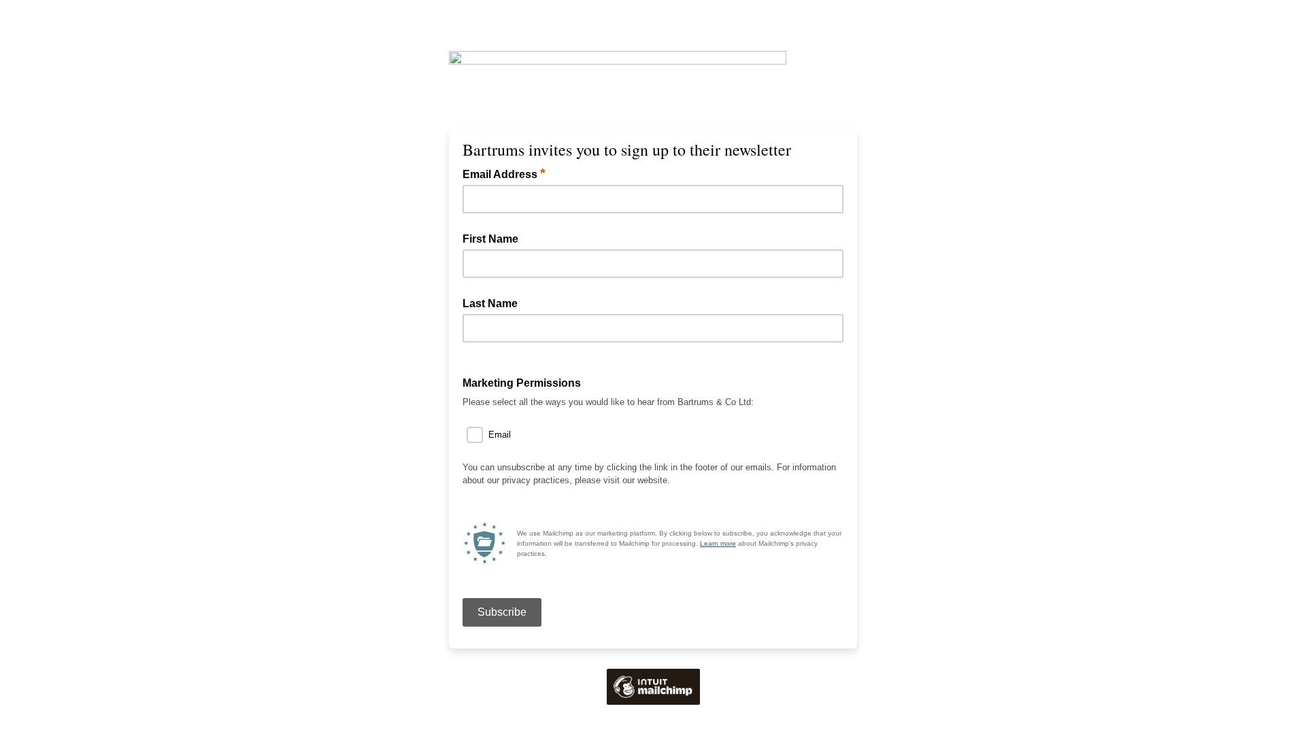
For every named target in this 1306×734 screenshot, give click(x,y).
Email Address (504, 173)
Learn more (718, 543)
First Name (490, 239)
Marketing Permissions (522, 383)
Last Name (490, 303)
